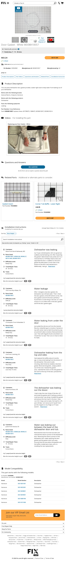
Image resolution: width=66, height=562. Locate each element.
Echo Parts (40, 535)
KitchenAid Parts (31, 537)
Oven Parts (55, 541)
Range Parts (12, 543)
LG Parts (39, 537)
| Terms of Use (38, 558)
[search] (55, 3)
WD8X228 (17, 256)
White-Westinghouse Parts (49, 539)
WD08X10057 (10, 256)
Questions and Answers (32, 76)
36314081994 (22, 498)
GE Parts (56, 535)
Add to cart (54, 58)
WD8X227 (23, 256)
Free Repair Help (7, 526)
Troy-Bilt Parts (28, 539)
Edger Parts (35, 545)
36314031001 (22, 483)
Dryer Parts (40, 541)
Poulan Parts (20, 539)
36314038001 (22, 491)
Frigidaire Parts (48, 535)
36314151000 (22, 502)
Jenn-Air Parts (22, 537)
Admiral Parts (10, 535)
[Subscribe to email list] (56, 515)
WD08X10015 (17, 258)
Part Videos (19, 76)
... (51, 266)
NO (30, 281)
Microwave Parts (21, 543)
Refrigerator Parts (31, 541)
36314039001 (22, 495)
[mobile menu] (8, 3)
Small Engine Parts (51, 543)
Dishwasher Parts (11, 541)
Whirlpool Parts (37, 539)
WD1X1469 (9, 258)
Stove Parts (47, 541)
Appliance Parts (30, 543)
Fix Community (6, 532)
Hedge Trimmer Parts (26, 545)
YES (25, 281)
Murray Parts (12, 539)
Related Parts (45, 76)
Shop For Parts (6, 529)
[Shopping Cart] (62, 3)
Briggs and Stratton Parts (29, 535)
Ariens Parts (19, 535)
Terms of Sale (49, 558)
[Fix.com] (3, 3)
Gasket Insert (7, 204)
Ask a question (33, 167)
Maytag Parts (46, 537)
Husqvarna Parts (13, 537)
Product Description (8, 76)
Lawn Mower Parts (40, 543)
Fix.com (4, 523)
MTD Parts (53, 537)
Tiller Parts (42, 545)
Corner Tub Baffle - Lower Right (47, 204)
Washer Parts (21, 541)
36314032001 (22, 487)
